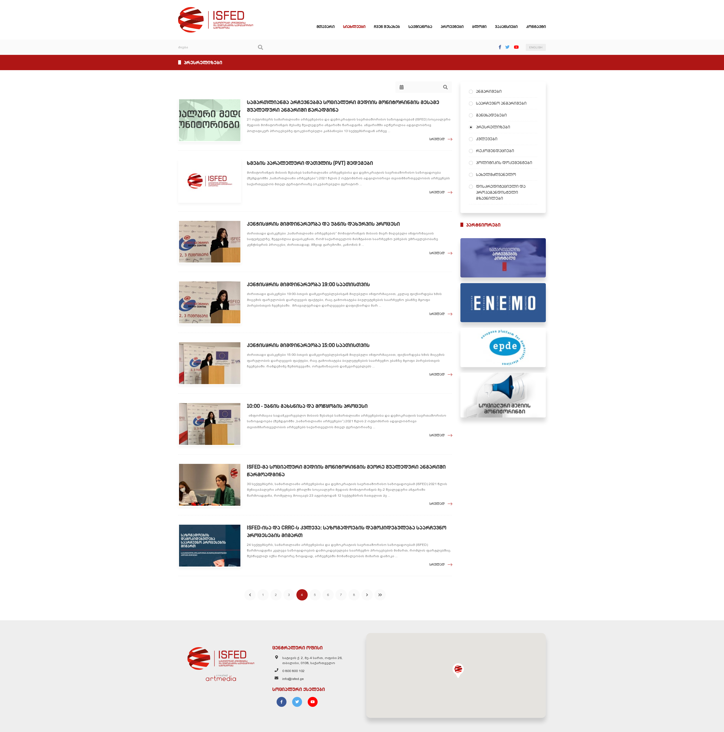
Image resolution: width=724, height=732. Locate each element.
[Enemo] (503, 302)
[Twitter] (507, 47)
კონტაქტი (536, 26)
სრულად (437, 139)
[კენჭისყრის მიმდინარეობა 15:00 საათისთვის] (209, 363)
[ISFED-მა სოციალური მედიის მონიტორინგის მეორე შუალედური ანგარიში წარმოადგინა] (209, 485)
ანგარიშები (489, 91)
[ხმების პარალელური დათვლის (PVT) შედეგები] (209, 181)
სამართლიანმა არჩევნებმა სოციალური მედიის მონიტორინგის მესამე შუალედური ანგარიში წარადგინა (343, 106)
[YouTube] (516, 47)
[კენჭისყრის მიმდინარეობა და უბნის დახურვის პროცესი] (209, 242)
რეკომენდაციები (495, 150)
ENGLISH (535, 47)
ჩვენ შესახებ (387, 26)
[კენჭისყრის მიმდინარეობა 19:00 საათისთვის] (209, 302)
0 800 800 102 (293, 671)
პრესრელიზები (493, 127)
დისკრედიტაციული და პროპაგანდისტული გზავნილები (500, 192)
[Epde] (503, 347)
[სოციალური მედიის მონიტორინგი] (503, 395)
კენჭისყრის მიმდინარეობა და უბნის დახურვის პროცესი (323, 224)
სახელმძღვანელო (496, 174)
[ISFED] (221, 657)
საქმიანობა (420, 26)
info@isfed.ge (293, 679)
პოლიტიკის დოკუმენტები (504, 162)
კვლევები (486, 138)
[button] (458, 670)
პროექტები (452, 26)
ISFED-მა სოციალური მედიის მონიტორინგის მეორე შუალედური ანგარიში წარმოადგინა (346, 471)
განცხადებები (491, 115)
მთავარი (325, 26)
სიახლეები (354, 26)
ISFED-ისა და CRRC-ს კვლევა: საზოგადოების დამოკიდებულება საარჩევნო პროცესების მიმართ (346, 531)
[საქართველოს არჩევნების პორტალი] (503, 257)
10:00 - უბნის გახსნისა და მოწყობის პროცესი (307, 406)
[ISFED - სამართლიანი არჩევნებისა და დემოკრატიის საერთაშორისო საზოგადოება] (215, 10)
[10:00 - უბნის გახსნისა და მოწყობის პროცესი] (209, 424)
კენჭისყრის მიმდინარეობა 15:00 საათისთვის (308, 345)
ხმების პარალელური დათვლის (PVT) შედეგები (310, 163)
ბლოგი (479, 26)
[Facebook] (500, 47)
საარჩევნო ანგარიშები (501, 103)
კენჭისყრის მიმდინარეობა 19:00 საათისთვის (308, 284)
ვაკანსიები (506, 26)
